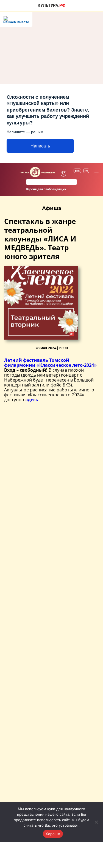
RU (86, 170)
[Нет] (96, 822)
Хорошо (53, 834)
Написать (40, 146)
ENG (77, 170)
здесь (31, 400)
